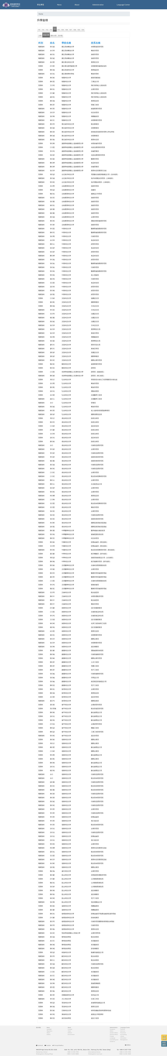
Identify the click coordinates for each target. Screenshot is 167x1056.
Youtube (48, 1045)
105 (79, 30)
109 (62, 30)
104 (83, 30)
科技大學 (46, 35)
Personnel (123, 1032)
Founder (70, 1029)
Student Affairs (114, 1032)
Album (48, 1032)
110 (58, 30)
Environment (71, 1034)
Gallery (49, 1034)
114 (43, 30)
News (59, 5)
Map (108, 1049)
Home (41, 14)
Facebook (40, 1045)
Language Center (123, 5)
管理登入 (128, 1045)
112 (51, 30)
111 (55, 29)
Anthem (70, 1032)
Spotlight (49, 1029)
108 (66, 30)
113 (47, 30)
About (77, 5)
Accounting (123, 1034)
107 (70, 30)
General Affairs (114, 1034)
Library (122, 1036)
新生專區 (40, 5)
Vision (69, 1031)
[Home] (11, 4)
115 (39, 30)
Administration (98, 5)
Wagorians (49, 1031)
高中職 (60, 35)
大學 (40, 35)
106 (74, 30)
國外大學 (53, 35)
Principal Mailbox (58, 1045)
